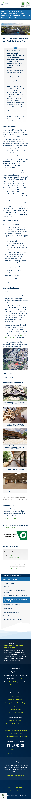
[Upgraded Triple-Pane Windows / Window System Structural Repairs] (15, 415)
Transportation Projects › (11, 612)
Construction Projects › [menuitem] (11, 13)
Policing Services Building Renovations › (16, 595)
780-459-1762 (12, 555)
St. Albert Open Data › (15, 733)
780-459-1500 (13, 682)
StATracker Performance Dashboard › (15, 736)
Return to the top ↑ (18, 569)
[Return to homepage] (5, 4)
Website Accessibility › (15, 787)
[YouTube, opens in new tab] (17, 745)
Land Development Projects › (12, 619)
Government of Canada (10, 528)
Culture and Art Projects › (11, 604)
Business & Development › (12, 575)
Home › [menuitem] (3, 11)
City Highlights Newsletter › (15, 753)
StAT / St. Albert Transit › (15, 712)
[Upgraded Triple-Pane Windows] (15, 459)
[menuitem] (15, 592)
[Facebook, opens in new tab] (8, 745)
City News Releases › (15, 720)
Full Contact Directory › (15, 685)
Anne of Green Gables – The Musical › (14, 647)
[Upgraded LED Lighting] (15, 481)
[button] (3, 796)
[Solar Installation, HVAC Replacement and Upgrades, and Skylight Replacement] (15, 393)
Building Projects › (9, 583)
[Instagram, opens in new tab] (13, 745)
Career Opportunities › (15, 699)
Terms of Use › (21, 784)
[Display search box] (28, 4)
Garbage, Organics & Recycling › (15, 703)
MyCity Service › (15, 706)
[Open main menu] (22, 4)
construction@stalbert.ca (15, 557)
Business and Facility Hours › (15, 688)
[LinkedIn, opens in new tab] (22, 745)
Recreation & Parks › (15, 709)
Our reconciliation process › (15, 775)
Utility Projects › (8, 616)
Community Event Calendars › (15, 724)
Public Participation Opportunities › (15, 730)
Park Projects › (7, 608)
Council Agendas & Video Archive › (15, 727)
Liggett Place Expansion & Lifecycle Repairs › (15, 591)
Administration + (15, 791)
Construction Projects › (10, 579)
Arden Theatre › (16, 696)
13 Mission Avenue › (10, 587)
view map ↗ (21, 678)
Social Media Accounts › (15, 750)
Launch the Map (8, 518)
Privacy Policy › (10, 784)
